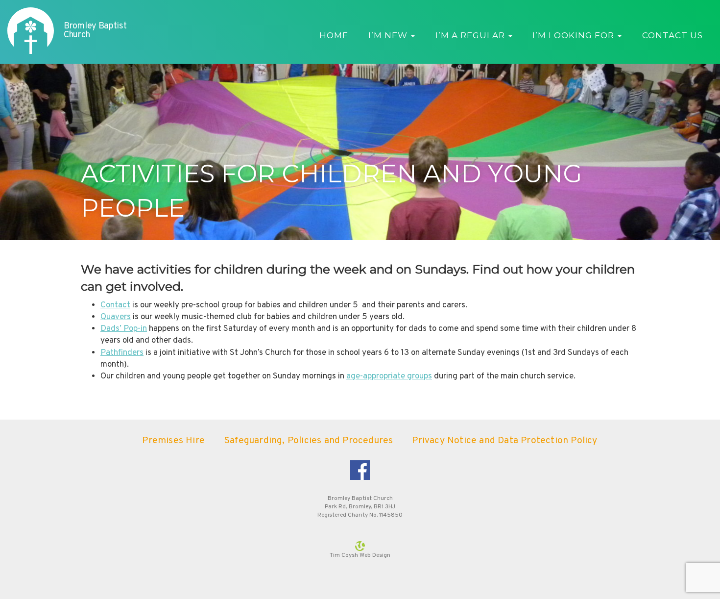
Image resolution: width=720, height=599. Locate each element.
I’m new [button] (389, 35)
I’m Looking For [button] (574, 35)
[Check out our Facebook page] (360, 470)
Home (333, 35)
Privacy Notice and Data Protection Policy (504, 441)
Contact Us (672, 35)
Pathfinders (122, 353)
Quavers (115, 317)
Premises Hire (173, 441)
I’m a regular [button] (471, 35)
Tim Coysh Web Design (360, 555)
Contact (115, 305)
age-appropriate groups (389, 376)
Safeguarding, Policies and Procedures (308, 441)
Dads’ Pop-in (123, 329)
